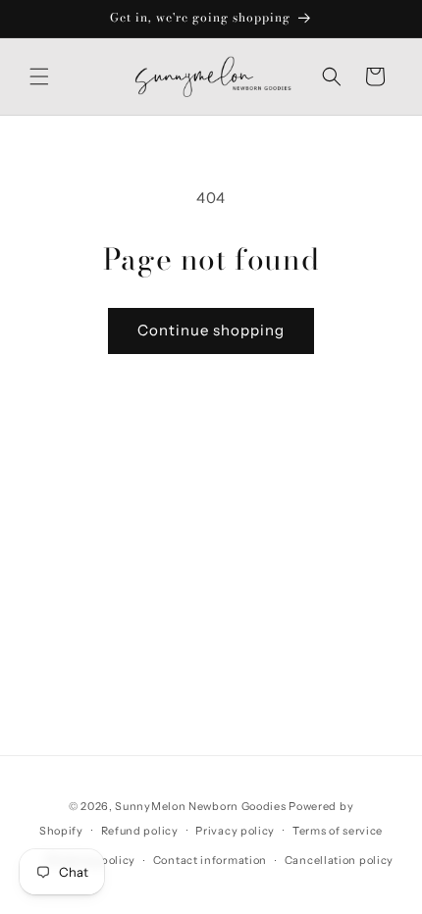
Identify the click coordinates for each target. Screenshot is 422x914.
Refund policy (140, 831)
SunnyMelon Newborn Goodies (200, 806)
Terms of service (337, 831)
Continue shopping (211, 330)
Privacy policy (235, 831)
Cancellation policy (339, 860)
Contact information (210, 860)
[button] (39, 76)
